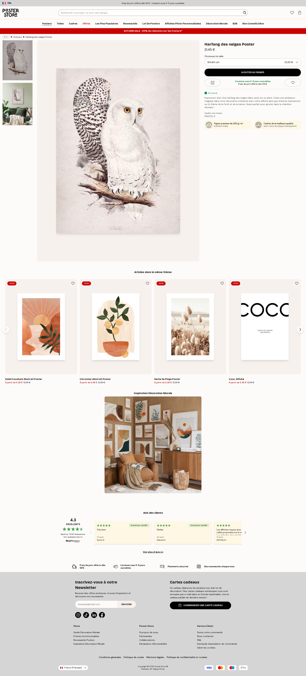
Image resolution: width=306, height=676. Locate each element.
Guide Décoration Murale (86, 632)
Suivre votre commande (209, 632)
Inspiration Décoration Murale (89, 643)
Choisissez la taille (213, 56)
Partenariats (145, 636)
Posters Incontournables (86, 636)
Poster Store (160, 666)
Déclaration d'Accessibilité (153, 643)
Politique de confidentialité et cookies (187, 657)
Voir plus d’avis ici (153, 551)
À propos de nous (148, 632)
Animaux (17, 37)
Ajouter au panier (252, 72)
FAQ (199, 640)
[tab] (292, 13)
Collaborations (147, 640)
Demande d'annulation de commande (217, 643)
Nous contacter (205, 636)
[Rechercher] (245, 13)
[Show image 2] (18, 104)
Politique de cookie (134, 657)
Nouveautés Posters (84, 640)
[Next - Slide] (300, 329)
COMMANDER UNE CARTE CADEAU (203, 605)
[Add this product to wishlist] (293, 82)
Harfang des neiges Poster (39, 37)
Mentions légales (155, 657)
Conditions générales (110, 657)
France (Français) (73, 667)
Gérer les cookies (206, 647)
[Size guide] (212, 82)
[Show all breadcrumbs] (6, 37)
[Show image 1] (18, 60)
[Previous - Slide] (6, 329)
